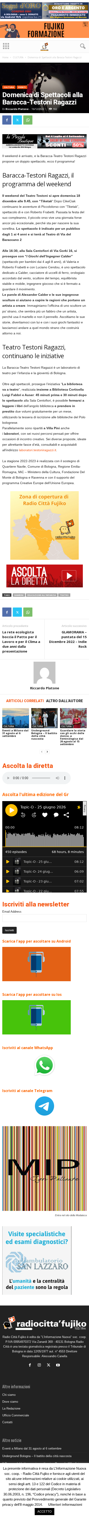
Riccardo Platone (17, 109)
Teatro (64, 595)
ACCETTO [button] (44, 1511)
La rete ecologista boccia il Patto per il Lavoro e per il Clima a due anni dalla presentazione (21, 641)
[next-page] (47, 751)
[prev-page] (41, 751)
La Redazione (11, 1408)
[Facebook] (6, 120)
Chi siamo (9, 1394)
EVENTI (22, 87)
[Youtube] (58, 1365)
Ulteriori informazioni (65, 1504)
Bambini (19, 595)
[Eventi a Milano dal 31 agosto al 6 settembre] (15, 718)
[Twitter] (17, 120)
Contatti (7, 1422)
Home (5, 57)
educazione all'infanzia (41, 595)
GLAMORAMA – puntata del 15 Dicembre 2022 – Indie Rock (68, 639)
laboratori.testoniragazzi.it (37, 450)
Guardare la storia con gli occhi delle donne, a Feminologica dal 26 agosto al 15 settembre (72, 737)
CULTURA (18, 57)
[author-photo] (44, 673)
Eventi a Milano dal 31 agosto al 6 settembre (15, 733)
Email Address (11, 911)
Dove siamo (10, 1401)
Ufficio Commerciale (15, 1415)
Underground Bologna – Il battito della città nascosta (44, 734)
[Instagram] (40, 1365)
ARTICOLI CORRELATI (25, 701)
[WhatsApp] (27, 120)
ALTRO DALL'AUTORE (64, 701)
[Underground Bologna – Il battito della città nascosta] (44, 718)
